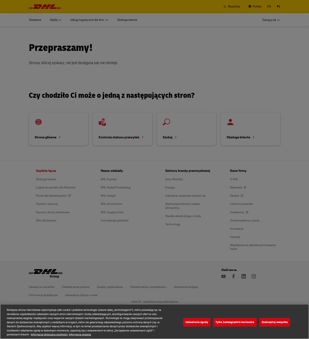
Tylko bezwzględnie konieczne (234, 322)
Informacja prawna (80, 334)
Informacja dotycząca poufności (49, 334)
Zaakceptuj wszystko (275, 322)
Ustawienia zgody (196, 322)
